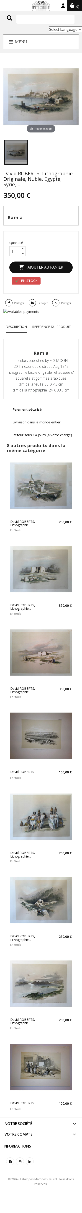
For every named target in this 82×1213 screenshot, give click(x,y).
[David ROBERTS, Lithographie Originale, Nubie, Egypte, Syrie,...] (16, 152)
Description (16, 326)
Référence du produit (51, 326)
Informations (17, 1146)
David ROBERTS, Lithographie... (22, 523)
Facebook (10, 1161)
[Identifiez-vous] (63, 7)
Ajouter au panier (41, 267)
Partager (19, 302)
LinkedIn (29, 1161)
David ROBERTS (22, 771)
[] (19, 22)
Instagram (20, 1161)
